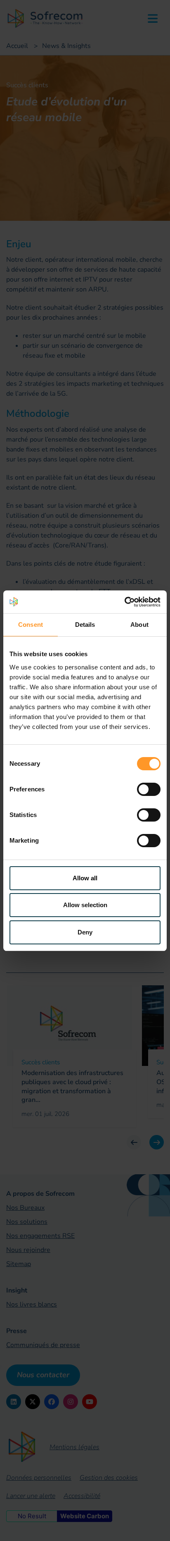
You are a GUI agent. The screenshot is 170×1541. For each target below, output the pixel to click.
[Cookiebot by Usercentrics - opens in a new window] (124, 602)
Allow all (85, 878)
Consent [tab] (30, 624)
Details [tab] (85, 624)
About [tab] (139, 624)
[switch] (149, 789)
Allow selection (85, 904)
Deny (85, 932)
